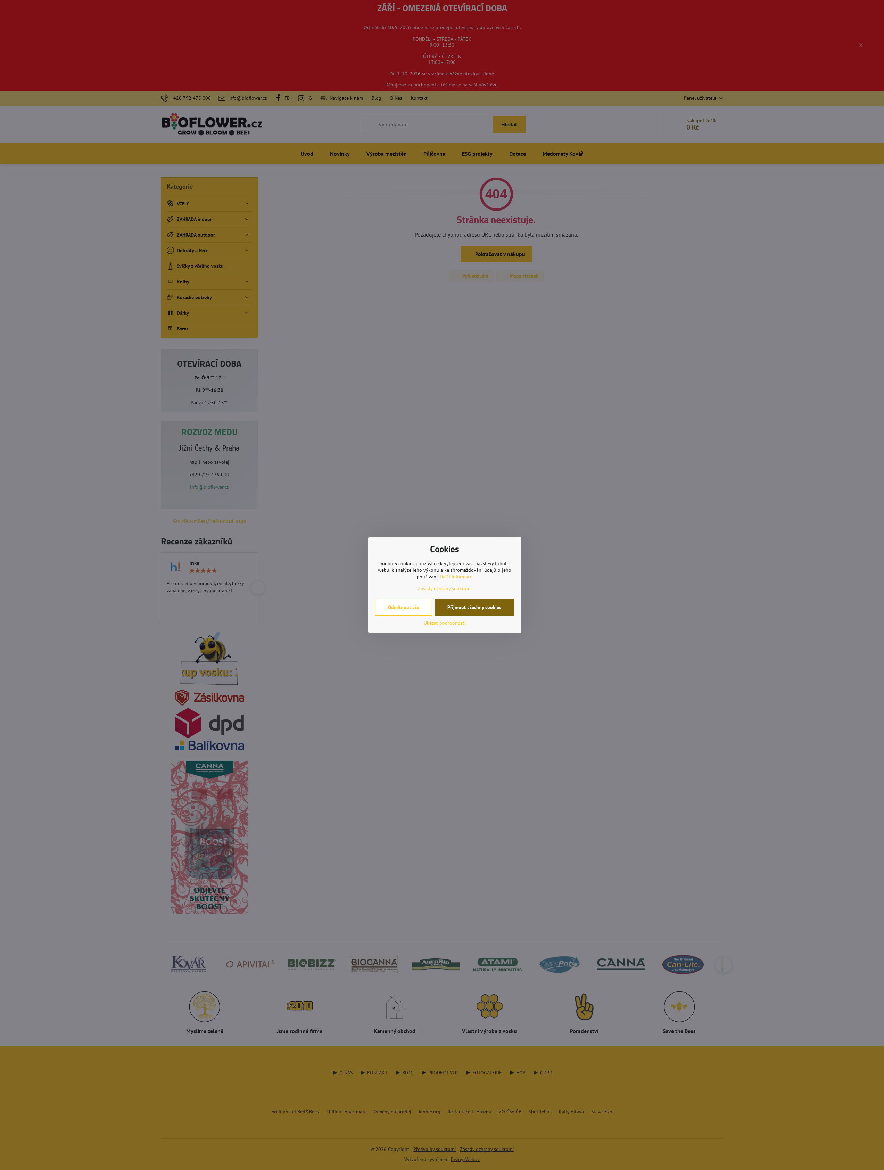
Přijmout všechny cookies (474, 607)
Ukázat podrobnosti (445, 623)
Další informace (456, 577)
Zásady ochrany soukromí (445, 588)
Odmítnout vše (403, 607)
